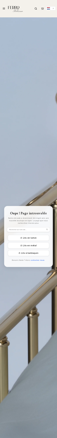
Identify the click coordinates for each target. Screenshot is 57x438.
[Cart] (42, 9)
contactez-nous (38, 260)
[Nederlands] (50, 8)
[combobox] (51, 8)
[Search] (36, 9)
